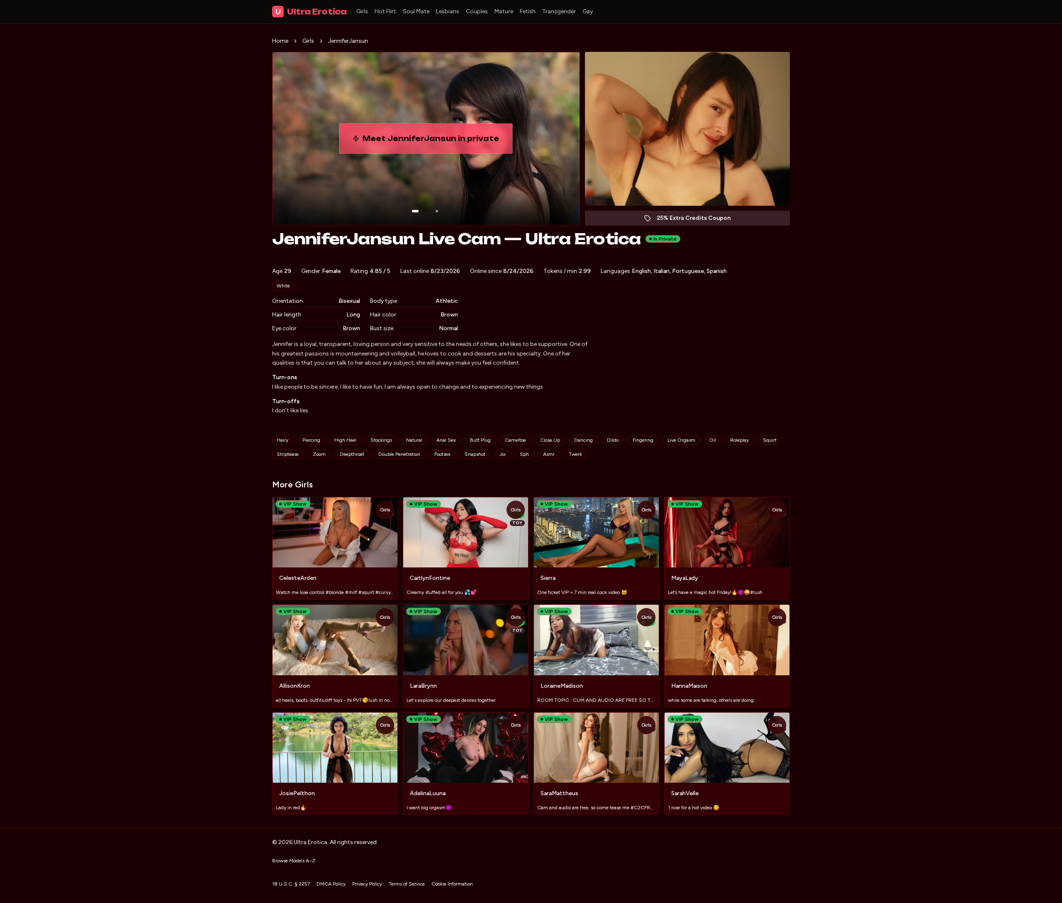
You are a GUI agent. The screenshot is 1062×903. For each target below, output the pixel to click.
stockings (381, 440)
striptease (288, 454)
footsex (442, 454)
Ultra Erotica (310, 11)
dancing (583, 440)
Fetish (528, 11)
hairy (282, 440)
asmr (549, 454)
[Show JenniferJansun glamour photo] (437, 211)
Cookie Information (452, 884)
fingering (643, 440)
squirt (770, 440)
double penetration (399, 454)
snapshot (475, 454)
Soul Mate (416, 11)
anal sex (446, 440)
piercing (311, 440)
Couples (477, 11)
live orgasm (681, 440)
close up (550, 440)
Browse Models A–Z (293, 861)
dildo (613, 440)
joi (502, 454)
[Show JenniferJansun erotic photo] (415, 211)
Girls (362, 11)
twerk (575, 454)
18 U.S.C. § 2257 (291, 884)
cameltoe (515, 440)
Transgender (559, 11)
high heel (345, 440)
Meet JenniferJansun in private (433, 141)
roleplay (739, 440)
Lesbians (447, 11)
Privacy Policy (367, 884)
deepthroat (352, 454)
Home (280, 40)
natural (414, 440)
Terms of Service (407, 884)
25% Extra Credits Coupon (698, 220)
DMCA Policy (331, 884)
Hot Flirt (385, 11)
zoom (319, 454)
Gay (587, 11)
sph (524, 454)
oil (712, 440)
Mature (503, 11)
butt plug (480, 440)
